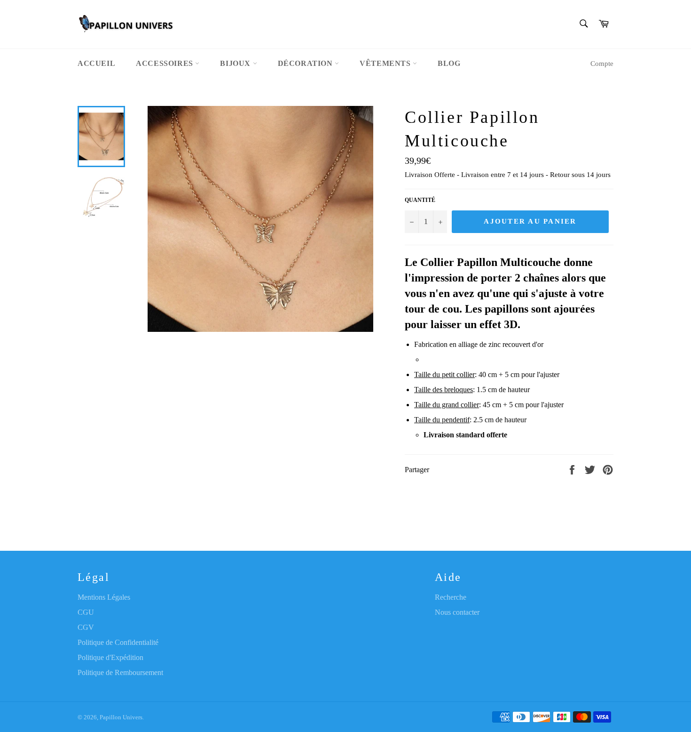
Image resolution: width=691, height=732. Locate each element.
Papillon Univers (121, 717)
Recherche (450, 597)
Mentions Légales (104, 597)
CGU (86, 612)
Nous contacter (457, 612)
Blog (449, 63)
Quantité (420, 200)
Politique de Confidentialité (118, 642)
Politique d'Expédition (110, 657)
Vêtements (386, 63)
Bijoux (236, 63)
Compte (601, 63)
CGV (86, 627)
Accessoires (165, 63)
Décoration (306, 63)
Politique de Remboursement (120, 672)
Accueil (96, 63)
